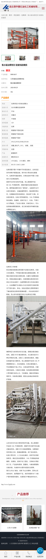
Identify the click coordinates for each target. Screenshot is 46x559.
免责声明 (20, 543)
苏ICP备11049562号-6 (20, 537)
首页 (10, 15)
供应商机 (17, 15)
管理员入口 (28, 543)
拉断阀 (23, 15)
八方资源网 (13, 543)
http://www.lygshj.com (8, 484)
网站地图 (35, 543)
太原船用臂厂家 (12, 528)
